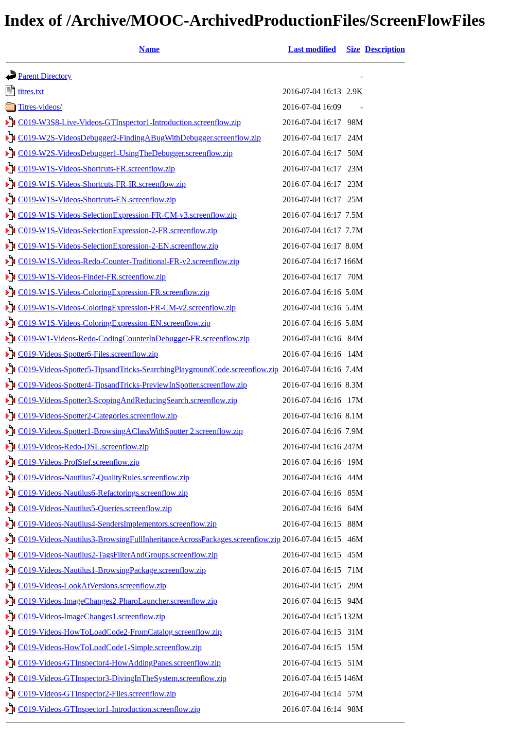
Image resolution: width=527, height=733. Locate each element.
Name (149, 49)
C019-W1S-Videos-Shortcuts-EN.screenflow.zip (97, 199)
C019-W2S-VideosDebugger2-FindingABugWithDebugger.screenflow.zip (139, 137)
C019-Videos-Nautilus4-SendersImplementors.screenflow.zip (117, 523)
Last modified (312, 49)
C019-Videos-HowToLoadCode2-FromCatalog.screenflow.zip (120, 631)
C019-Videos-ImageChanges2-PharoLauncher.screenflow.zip (117, 601)
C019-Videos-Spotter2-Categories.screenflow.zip (97, 415)
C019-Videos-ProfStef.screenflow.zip (78, 462)
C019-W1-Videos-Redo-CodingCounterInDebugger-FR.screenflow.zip (134, 338)
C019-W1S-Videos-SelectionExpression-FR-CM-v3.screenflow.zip (127, 215)
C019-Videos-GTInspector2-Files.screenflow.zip (97, 693)
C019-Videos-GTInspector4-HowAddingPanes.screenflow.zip (119, 662)
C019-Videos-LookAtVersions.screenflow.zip (92, 585)
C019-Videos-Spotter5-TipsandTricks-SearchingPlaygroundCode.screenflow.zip (148, 369)
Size (353, 49)
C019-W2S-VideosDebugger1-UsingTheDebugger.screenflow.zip (125, 153)
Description (385, 49)
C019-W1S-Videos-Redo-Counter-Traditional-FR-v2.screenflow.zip (128, 261)
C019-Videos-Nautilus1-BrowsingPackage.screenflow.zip (112, 570)
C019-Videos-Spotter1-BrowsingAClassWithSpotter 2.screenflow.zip (130, 431)
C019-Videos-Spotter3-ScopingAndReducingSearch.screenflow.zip (127, 400)
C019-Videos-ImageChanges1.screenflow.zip (91, 616)
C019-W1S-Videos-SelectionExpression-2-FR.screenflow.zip (117, 230)
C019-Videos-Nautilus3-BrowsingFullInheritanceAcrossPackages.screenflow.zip (149, 539)
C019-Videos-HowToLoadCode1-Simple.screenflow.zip (110, 647)
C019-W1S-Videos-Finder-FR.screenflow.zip (92, 276)
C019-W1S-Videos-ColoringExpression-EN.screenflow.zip (114, 323)
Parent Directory (45, 76)
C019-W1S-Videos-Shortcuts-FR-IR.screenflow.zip (102, 184)
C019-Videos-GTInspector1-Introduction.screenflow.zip (109, 709)
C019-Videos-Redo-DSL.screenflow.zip (83, 446)
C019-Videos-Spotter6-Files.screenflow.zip (88, 354)
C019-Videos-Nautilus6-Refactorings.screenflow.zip (103, 492)
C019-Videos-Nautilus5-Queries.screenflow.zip (95, 508)
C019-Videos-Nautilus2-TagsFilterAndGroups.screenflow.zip (118, 554)
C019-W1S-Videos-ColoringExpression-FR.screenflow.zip (113, 292)
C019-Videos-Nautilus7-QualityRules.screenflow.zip (103, 477)
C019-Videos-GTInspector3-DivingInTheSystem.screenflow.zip (122, 678)
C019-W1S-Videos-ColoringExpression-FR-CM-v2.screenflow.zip (127, 307)
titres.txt (31, 91)
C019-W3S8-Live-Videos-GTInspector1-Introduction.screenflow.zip (129, 122)
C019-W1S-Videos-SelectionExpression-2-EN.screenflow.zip (118, 245)
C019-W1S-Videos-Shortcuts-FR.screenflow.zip (96, 168)
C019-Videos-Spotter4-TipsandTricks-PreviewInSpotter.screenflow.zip (132, 384)
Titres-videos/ (40, 106)
